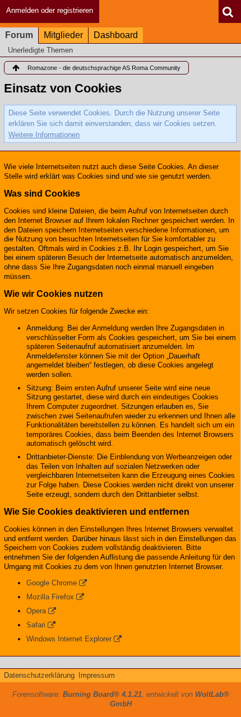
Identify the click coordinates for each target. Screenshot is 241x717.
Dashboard (116, 35)
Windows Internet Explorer (69, 639)
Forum (19, 35)
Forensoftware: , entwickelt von (120, 699)
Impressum (96, 675)
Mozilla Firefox (50, 597)
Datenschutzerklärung (39, 675)
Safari (35, 625)
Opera (36, 611)
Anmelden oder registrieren (49, 10)
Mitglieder (63, 35)
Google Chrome (51, 583)
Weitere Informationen (44, 135)
